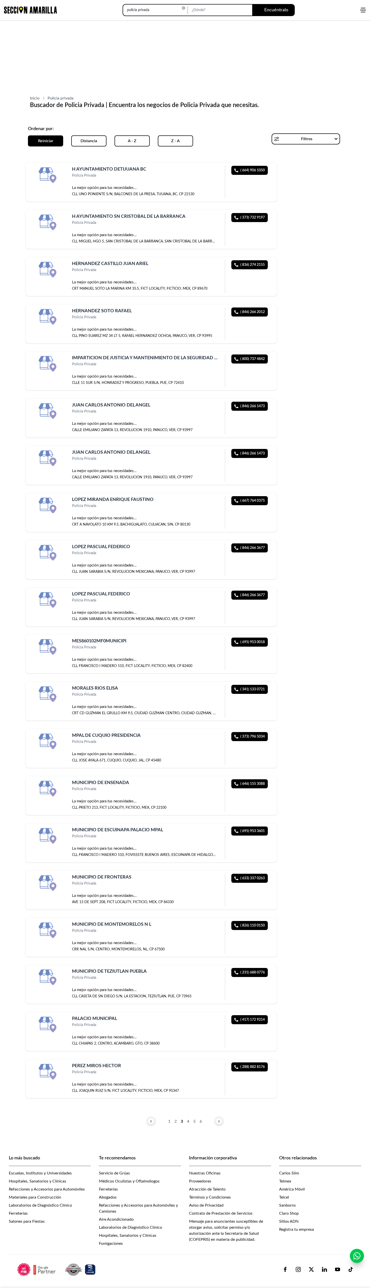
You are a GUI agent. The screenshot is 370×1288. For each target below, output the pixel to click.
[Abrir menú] (363, 10)
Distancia (89, 141)
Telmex (285, 1181)
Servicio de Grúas (114, 1173)
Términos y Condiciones (210, 1197)
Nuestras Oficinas (204, 1173)
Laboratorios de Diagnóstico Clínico (40, 1205)
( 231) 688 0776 (252, 972)
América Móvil (292, 1189)
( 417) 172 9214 (252, 1019)
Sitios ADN (289, 1221)
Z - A (175, 141)
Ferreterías (18, 1213)
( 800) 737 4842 (252, 359)
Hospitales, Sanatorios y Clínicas (37, 1181)
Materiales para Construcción (35, 1197)
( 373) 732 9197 (252, 217)
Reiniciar (45, 141)
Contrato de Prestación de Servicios (220, 1213)
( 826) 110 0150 (252, 925)
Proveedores (200, 1181)
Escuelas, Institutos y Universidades (40, 1173)
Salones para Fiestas (27, 1221)
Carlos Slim (289, 1173)
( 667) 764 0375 (252, 500)
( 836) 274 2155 (252, 265)
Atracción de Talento (207, 1189)
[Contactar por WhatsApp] (357, 1256)
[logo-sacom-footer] (57, 1269)
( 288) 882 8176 (252, 1067)
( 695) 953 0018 (252, 642)
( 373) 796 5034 (252, 736)
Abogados (108, 1197)
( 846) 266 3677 (252, 548)
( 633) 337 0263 (252, 878)
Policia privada (60, 98)
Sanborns (287, 1205)
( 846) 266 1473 (252, 406)
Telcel (284, 1197)
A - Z (132, 141)
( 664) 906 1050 (252, 170)
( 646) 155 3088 (252, 784)
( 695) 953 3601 (252, 831)
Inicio (35, 98)
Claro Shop (289, 1213)
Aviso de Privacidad (206, 1205)
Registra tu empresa (296, 1229)
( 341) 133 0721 (252, 689)
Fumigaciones (111, 1244)
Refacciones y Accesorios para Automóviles (47, 1189)
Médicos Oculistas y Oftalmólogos (129, 1181)
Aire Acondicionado (116, 1219)
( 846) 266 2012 (252, 312)
